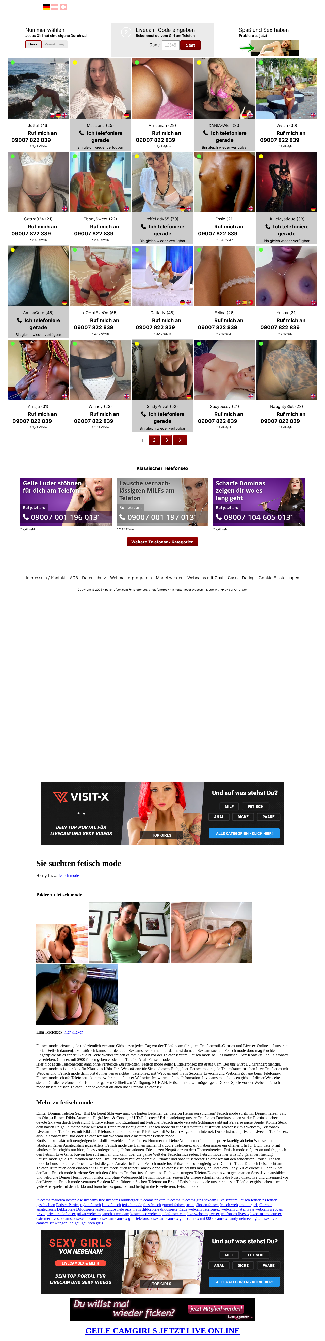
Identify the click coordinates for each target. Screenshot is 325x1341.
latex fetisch (111, 1205)
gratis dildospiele (145, 1209)
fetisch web (229, 1205)
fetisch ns (258, 1200)
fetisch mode (69, 875)
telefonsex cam (174, 1214)
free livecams (109, 1200)
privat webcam (89, 1214)
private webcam (256, 1209)
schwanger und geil (64, 1223)
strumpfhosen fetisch (202, 1205)
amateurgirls (248, 1205)
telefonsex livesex (235, 1214)
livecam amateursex (266, 1214)
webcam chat (231, 1209)
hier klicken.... (75, 1032)
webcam (195, 1209)
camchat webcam (115, 1214)
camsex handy (226, 1218)
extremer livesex (49, 1218)
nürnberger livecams (137, 1200)
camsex (69, 1218)
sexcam (210, 1200)
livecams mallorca (50, 1200)
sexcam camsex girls (118, 1218)
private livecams (167, 1200)
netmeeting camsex (254, 1218)
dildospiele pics (119, 1209)
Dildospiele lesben (91, 1209)
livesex (214, 1214)
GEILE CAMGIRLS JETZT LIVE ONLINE (162, 1330)
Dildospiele (66, 1209)
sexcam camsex (88, 1218)
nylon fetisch (90, 1205)
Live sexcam (227, 1200)
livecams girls (192, 1200)
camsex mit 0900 (200, 1218)
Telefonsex (211, 1209)
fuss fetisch (152, 1205)
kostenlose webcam (145, 1214)
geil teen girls (92, 1223)
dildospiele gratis (173, 1209)
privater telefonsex (61, 1214)
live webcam (197, 1214)
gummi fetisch (173, 1205)
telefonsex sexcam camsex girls (161, 1218)
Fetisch (244, 1200)
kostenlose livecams (82, 1200)
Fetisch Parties (67, 1205)
